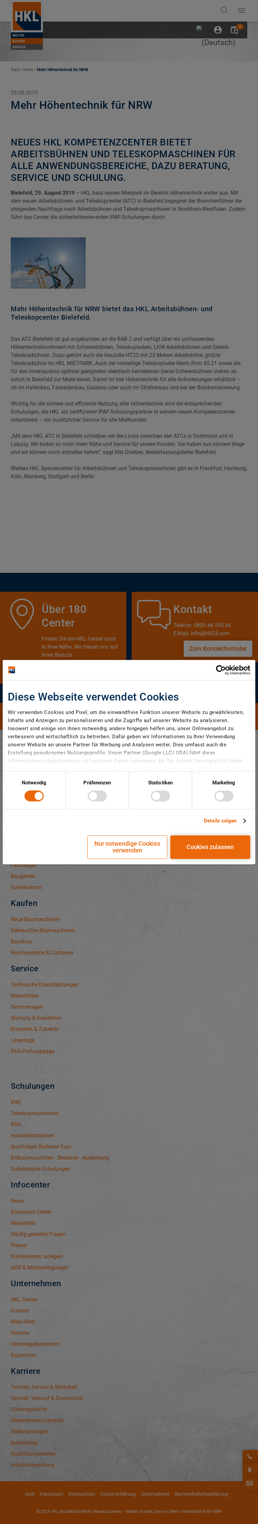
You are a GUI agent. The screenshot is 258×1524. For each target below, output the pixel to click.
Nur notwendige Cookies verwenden (127, 847)
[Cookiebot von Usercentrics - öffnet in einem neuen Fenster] (220, 670)
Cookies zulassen (210, 846)
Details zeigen (220, 821)
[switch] (97, 796)
